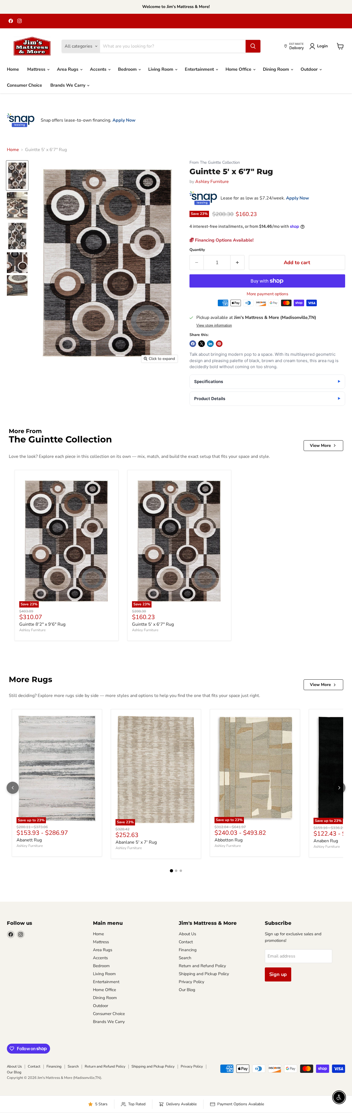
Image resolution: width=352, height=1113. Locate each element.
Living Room (161, 69)
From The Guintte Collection (214, 162)
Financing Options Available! (224, 240)
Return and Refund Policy (202, 966)
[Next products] (339, 788)
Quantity (197, 250)
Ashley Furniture (212, 182)
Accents (99, 69)
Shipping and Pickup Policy (204, 974)
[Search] (253, 46)
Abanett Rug (29, 840)
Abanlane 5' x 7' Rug (136, 842)
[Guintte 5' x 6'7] (17, 175)
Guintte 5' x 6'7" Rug (153, 624)
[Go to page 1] (171, 871)
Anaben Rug (326, 841)
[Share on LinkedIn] (210, 343)
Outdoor (310, 69)
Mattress (36, 69)
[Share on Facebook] (192, 343)
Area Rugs (68, 69)
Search (185, 958)
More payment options (267, 294)
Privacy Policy (191, 982)
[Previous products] (13, 788)
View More (320, 445)
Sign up (278, 974)
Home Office (239, 69)
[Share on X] (201, 343)
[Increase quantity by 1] (237, 262)
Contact (186, 942)
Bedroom (128, 69)
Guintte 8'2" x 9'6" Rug (42, 624)
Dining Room (276, 69)
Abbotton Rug (229, 840)
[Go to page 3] (181, 870)
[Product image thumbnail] (17, 206)
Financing (188, 950)
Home (13, 69)
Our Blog (187, 989)
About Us (187, 934)
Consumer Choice (24, 85)
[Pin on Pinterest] (219, 343)
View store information (214, 325)
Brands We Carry (68, 85)
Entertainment (200, 69)
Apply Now (124, 120)
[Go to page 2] (176, 870)
